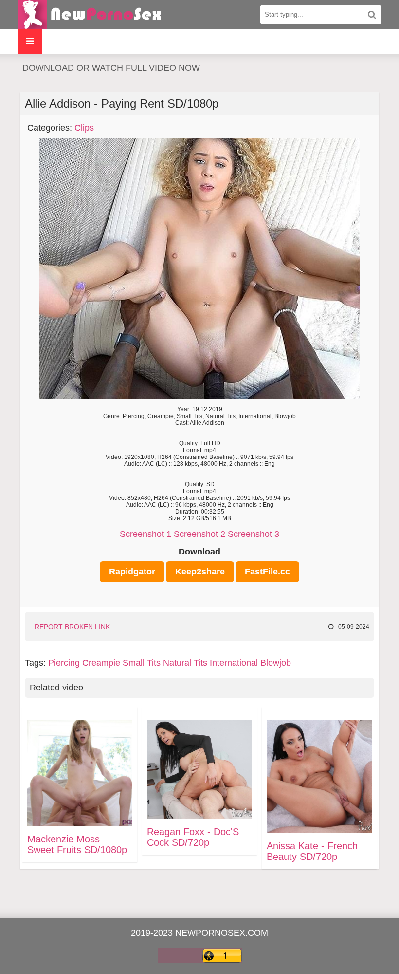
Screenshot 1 (145, 534)
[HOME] (90, 14)
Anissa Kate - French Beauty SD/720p (312, 851)
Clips (84, 128)
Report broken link (72, 626)
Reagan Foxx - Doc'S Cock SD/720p (193, 837)
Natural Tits (185, 663)
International (234, 663)
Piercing (64, 663)
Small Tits (142, 663)
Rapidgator (132, 571)
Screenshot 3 (253, 534)
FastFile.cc (267, 571)
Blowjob (275, 663)
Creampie (101, 663)
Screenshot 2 (199, 534)
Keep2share (200, 571)
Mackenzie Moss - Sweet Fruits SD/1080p (77, 844)
